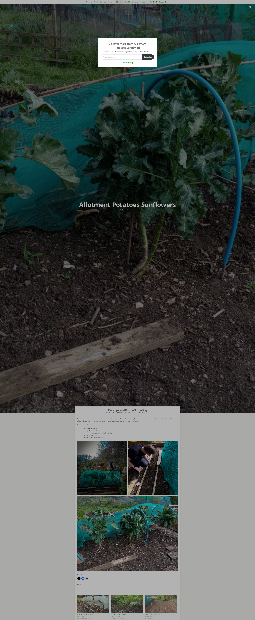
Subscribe (148, 57)
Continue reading (127, 63)
